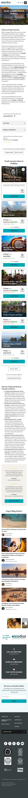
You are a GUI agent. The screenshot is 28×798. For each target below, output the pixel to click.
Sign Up (14, 701)
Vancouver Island (19, 77)
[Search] (18, 2)
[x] (9, 743)
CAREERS (17, 726)
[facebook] (5, 743)
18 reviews (16, 358)
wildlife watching (19, 67)
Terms (14, 709)
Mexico (6, 55)
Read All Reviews (14, 501)
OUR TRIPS (17, 716)
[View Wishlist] (20, 2)
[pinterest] (18, 743)
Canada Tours (9, 152)
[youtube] (22, 743)
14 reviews (16, 227)
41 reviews (15, 140)
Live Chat (6, 123)
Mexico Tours (19, 152)
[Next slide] (25, 623)
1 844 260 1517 (22, 2)
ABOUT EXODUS (5, 724)
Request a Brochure (9, 130)
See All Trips (14, 369)
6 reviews (16, 261)
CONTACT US (5, 716)
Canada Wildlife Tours (14, 378)
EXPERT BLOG (18, 719)
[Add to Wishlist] (23, 169)
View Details (14, 196)
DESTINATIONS (18, 723)
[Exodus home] (5, 2)
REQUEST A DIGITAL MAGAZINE (6, 720)
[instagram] (14, 743)
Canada (23, 53)
